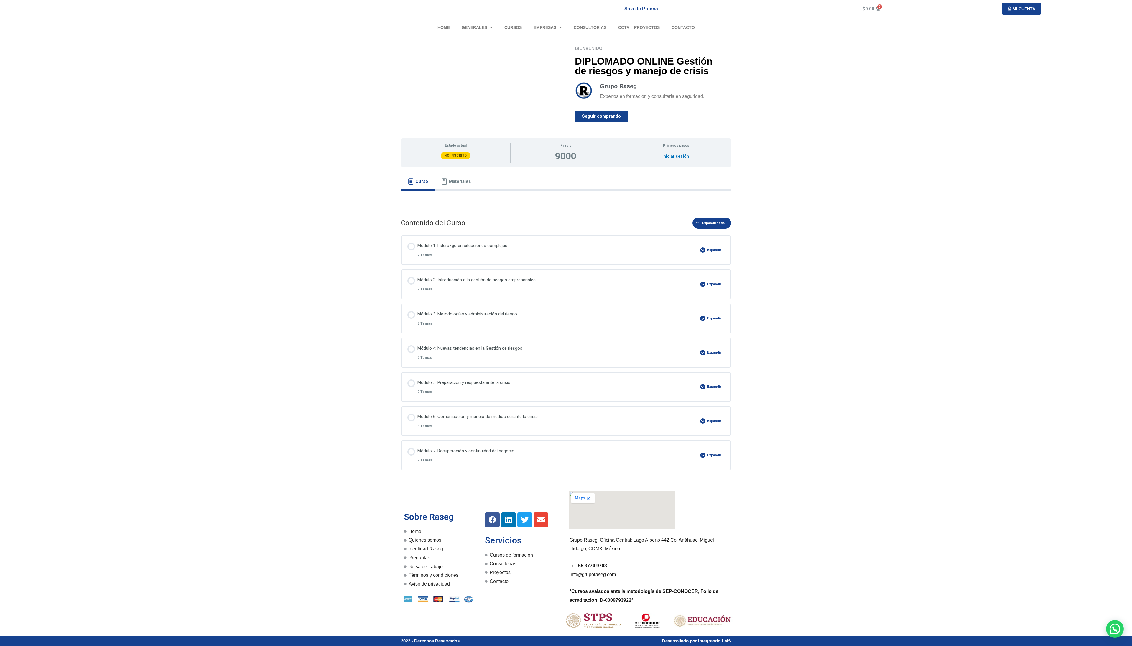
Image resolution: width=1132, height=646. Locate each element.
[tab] (418, 181)
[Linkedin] (508, 519)
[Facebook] (492, 519)
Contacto (683, 27)
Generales (474, 27)
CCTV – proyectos (639, 27)
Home (443, 27)
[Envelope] (541, 519)
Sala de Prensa (641, 8)
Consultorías (590, 27)
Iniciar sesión (675, 156)
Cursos (513, 27)
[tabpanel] (566, 200)
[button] (1021, 9)
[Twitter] (524, 519)
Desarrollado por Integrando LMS (696, 640)
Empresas (545, 27)
